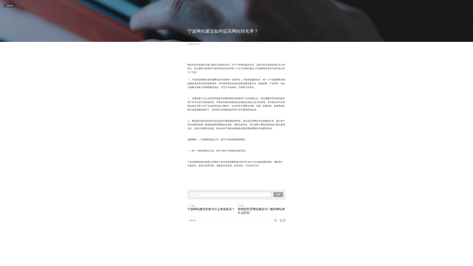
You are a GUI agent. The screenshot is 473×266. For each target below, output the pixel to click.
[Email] (281, 220)
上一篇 (191, 205)
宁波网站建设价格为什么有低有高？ (211, 209)
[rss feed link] (284, 220)
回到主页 (10, 5)
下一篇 (240, 205)
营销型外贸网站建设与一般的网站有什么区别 (261, 211)
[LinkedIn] (275, 220)
